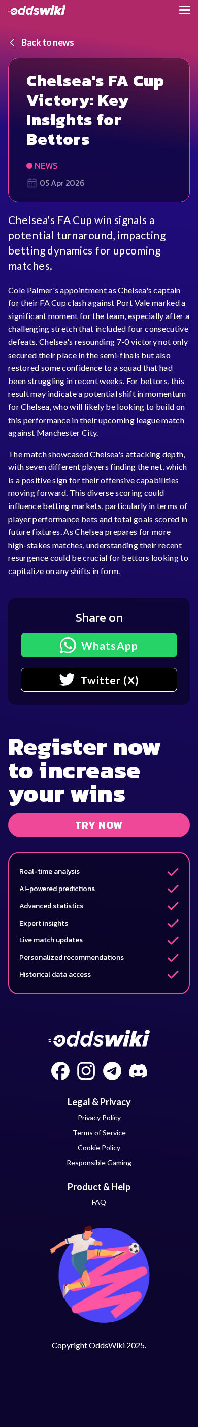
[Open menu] (184, 10)
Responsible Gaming (99, 1162)
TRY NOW (99, 825)
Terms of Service (99, 1132)
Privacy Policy (99, 1117)
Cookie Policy (99, 1147)
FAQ (99, 1202)
